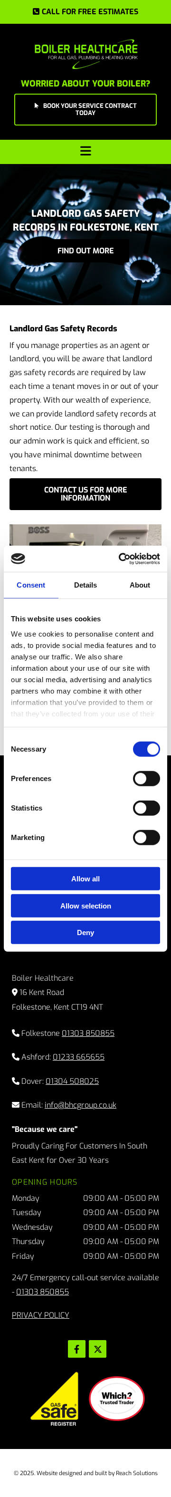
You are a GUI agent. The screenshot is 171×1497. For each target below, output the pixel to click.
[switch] (146, 778)
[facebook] (76, 1349)
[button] (85, 12)
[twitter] (97, 1349)
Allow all (85, 879)
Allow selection (85, 905)
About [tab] (140, 585)
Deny (85, 932)
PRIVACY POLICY (40, 1315)
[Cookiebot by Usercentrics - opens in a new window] (120, 558)
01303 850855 (88, 1033)
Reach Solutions (137, 1473)
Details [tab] (85, 585)
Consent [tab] (31, 585)
